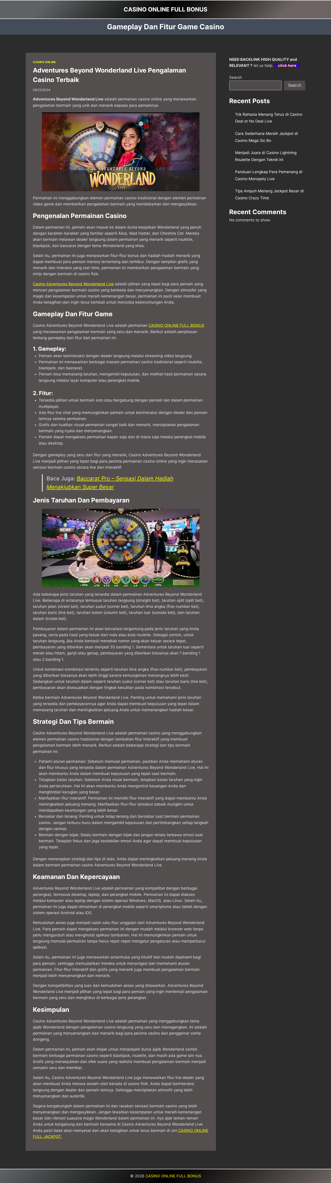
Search (235, 77)
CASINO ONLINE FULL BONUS (176, 325)
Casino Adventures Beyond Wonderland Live (73, 284)
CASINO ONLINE (44, 62)
